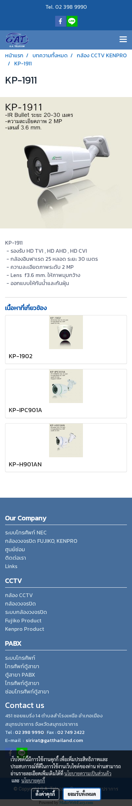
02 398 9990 (29, 732)
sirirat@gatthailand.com (54, 740)
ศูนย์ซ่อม (15, 549)
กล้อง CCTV (19, 595)
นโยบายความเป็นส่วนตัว (87, 773)
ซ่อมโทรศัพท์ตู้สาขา (27, 691)
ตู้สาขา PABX (20, 675)
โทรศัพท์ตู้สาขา (22, 666)
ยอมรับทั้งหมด (82, 794)
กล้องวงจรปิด (20, 603)
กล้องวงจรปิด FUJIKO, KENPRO (41, 541)
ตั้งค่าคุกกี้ (45, 794)
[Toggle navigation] (123, 39)
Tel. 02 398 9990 (66, 7)
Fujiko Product (23, 620)
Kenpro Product (24, 629)
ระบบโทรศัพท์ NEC (26, 532)
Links (11, 566)
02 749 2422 (71, 732)
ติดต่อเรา (15, 558)
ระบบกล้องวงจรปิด (26, 612)
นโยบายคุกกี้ (33, 780)
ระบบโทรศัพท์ (20, 658)
